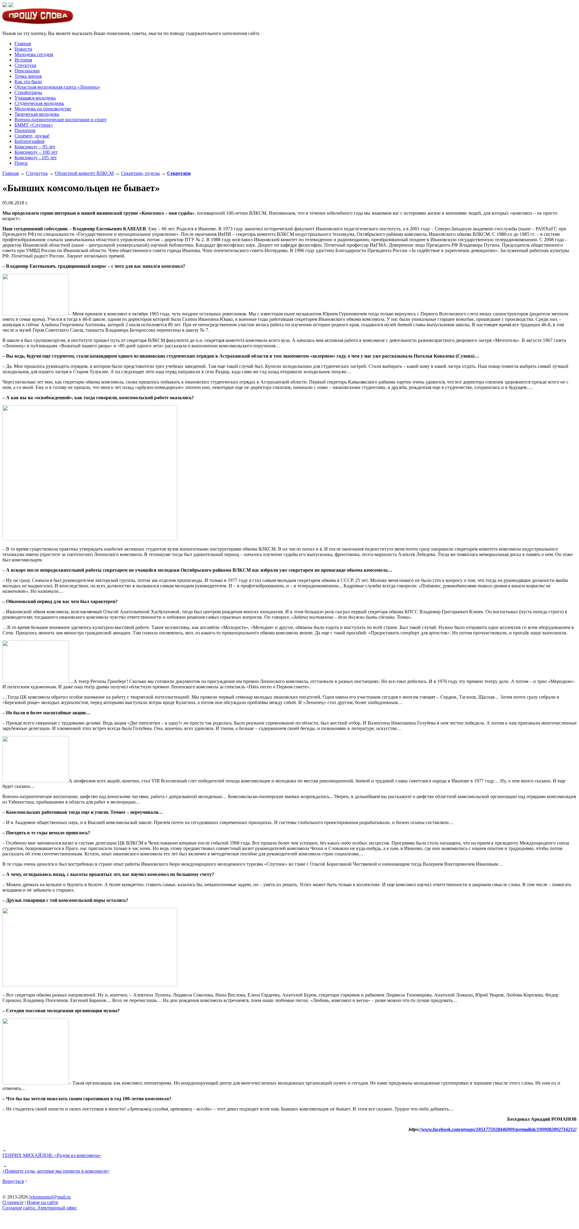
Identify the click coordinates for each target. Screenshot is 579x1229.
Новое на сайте (42, 1202)
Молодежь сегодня (33, 54)
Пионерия (24, 130)
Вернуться (13, 1181)
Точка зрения (28, 76)
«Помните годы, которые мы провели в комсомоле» (55, 1171)
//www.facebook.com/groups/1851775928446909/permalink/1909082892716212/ (498, 1129)
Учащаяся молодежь (35, 97)
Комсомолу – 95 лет (34, 146)
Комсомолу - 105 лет (35, 157)
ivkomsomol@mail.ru (50, 1196)
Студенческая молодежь (39, 103)
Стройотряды (28, 92)
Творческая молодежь (36, 114)
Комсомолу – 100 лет (36, 152)
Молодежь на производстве (42, 108)
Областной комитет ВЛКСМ (84, 173)
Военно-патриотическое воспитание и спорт (60, 119)
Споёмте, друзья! (31, 135)
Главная (22, 43)
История (23, 59)
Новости (23, 49)
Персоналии (27, 70)
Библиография (29, 141)
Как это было (28, 81)
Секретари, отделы (140, 173)
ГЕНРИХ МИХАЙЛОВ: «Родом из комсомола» (51, 1155)
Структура (25, 65)
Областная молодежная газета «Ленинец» (57, 87)
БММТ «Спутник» (33, 125)
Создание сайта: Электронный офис (39, 1207)
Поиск (21, 163)
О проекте (13, 1202)
